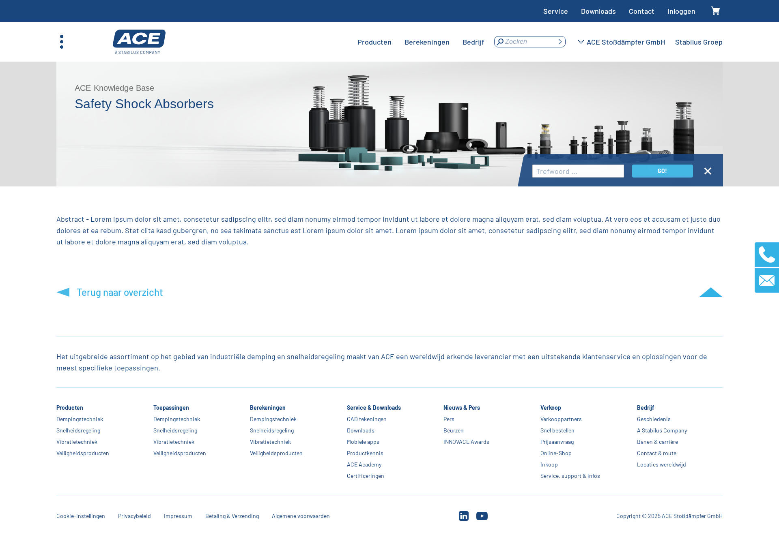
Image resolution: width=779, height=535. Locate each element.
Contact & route (656, 452)
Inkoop (549, 464)
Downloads (598, 10)
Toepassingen (171, 407)
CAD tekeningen (367, 418)
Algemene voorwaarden (301, 515)
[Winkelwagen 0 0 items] (715, 11)
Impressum (178, 515)
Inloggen (681, 10)
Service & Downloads (374, 407)
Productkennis (365, 452)
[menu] (420, 41)
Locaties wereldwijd (661, 464)
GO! (662, 170)
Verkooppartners (561, 418)
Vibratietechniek (76, 441)
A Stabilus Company (662, 430)
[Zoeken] (560, 41)
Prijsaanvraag (557, 441)
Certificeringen (365, 475)
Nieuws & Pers (461, 407)
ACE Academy (364, 464)
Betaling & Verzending (232, 515)
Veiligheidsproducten (82, 452)
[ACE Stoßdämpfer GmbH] (139, 42)
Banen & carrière (657, 441)
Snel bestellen (557, 430)
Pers (448, 418)
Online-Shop (556, 452)
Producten (69, 407)
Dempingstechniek (79, 418)
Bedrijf (645, 407)
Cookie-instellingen (80, 515)
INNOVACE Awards (466, 441)
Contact (641, 10)
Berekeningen (268, 407)
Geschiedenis (654, 418)
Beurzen (453, 430)
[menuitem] (374, 41)
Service (555, 10)
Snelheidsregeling (78, 430)
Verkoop (550, 407)
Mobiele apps (363, 441)
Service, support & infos (570, 475)
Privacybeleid (134, 515)
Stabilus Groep (699, 41)
